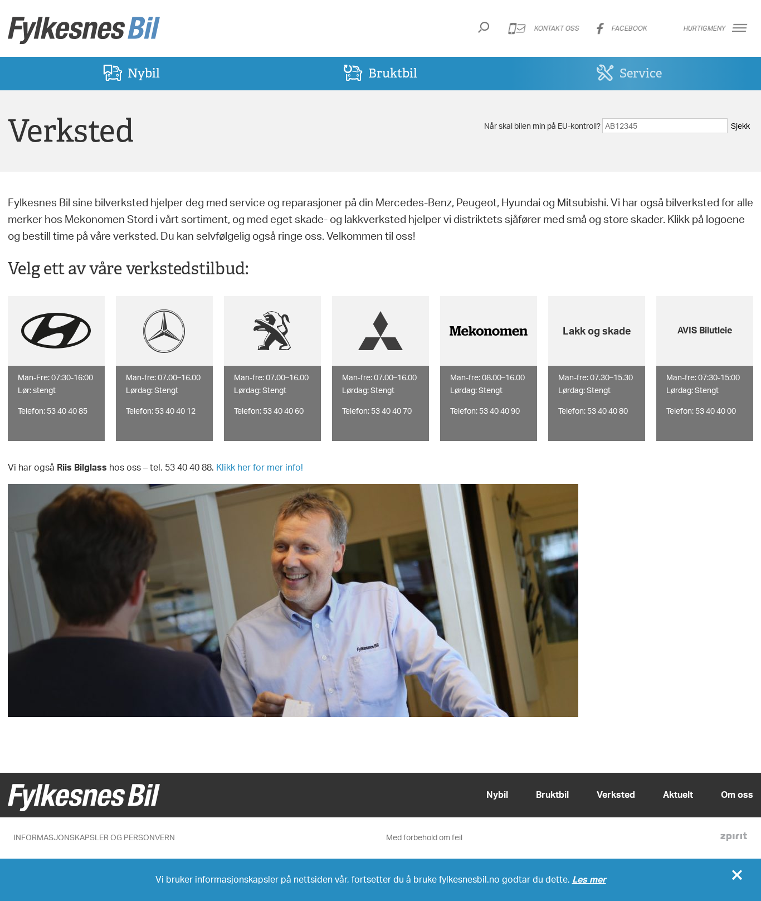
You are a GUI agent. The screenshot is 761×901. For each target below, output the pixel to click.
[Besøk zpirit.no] (734, 838)
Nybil (144, 73)
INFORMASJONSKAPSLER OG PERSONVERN (94, 837)
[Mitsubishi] (380, 331)
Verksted (616, 794)
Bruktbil (392, 73)
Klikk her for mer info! (259, 467)
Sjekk (740, 125)
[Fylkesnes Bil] (84, 31)
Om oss (737, 794)
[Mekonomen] (488, 331)
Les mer (589, 879)
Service (640, 73)
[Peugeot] (272, 331)
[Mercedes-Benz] (164, 331)
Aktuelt (678, 794)
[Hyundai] (56, 331)
